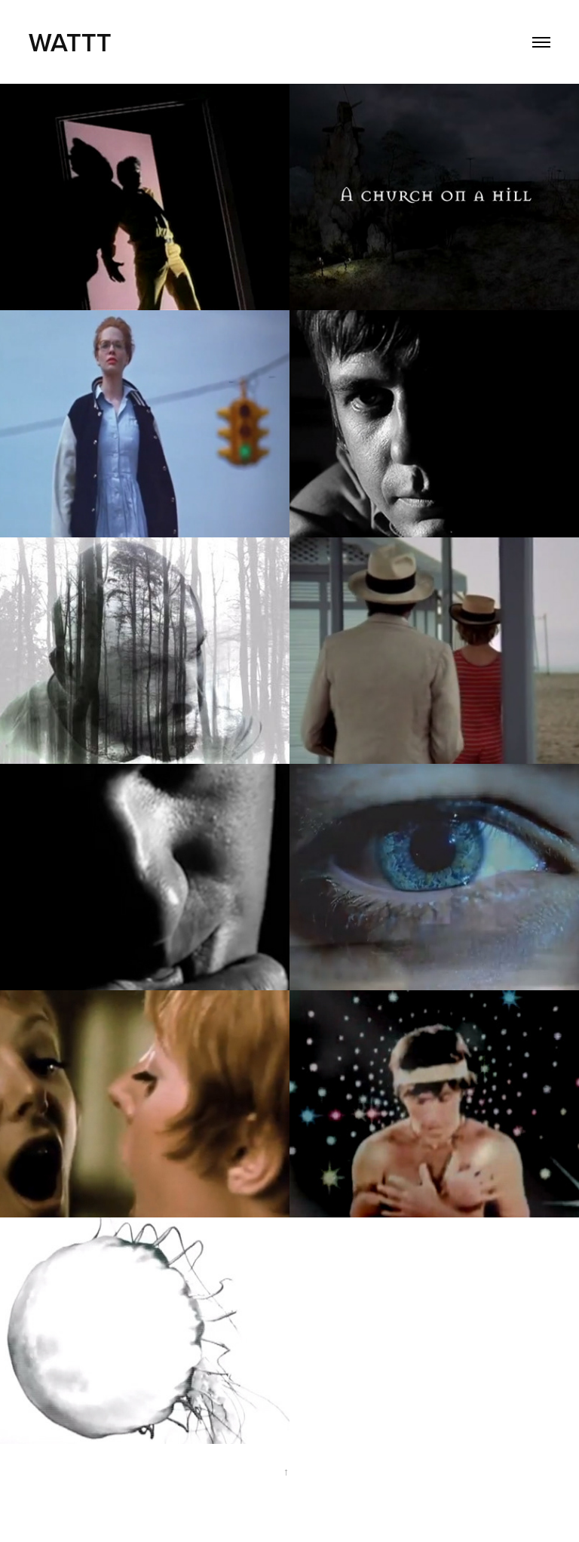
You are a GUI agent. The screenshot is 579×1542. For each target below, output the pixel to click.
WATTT (73, 41)
